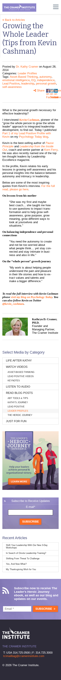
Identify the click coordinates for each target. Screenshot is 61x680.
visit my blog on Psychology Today (31, 297)
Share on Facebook (48, 91)
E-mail (30, 506)
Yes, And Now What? (16, 564)
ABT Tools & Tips (18, 398)
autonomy (45, 76)
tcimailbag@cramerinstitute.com (23, 656)
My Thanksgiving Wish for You (21, 569)
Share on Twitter (52, 91)
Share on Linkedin (56, 91)
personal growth (46, 83)
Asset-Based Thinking (24, 76)
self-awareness (12, 87)
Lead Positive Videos (21, 376)
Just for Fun (16, 421)
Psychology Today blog (33, 136)
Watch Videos (16, 366)
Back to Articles (14, 20)
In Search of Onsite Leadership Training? (26, 553)
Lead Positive (10, 83)
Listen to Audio (18, 386)
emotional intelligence (16, 80)
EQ (33, 80)
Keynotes (14, 380)
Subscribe (30, 521)
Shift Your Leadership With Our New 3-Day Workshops (27, 546)
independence (46, 80)
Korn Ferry (51, 149)
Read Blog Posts (19, 393)
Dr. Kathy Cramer (27, 66)
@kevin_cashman (13, 303)
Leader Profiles (27, 73)
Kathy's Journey (18, 402)
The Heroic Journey (20, 415)
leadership (27, 83)
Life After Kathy (19, 360)
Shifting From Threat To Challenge (22, 558)
